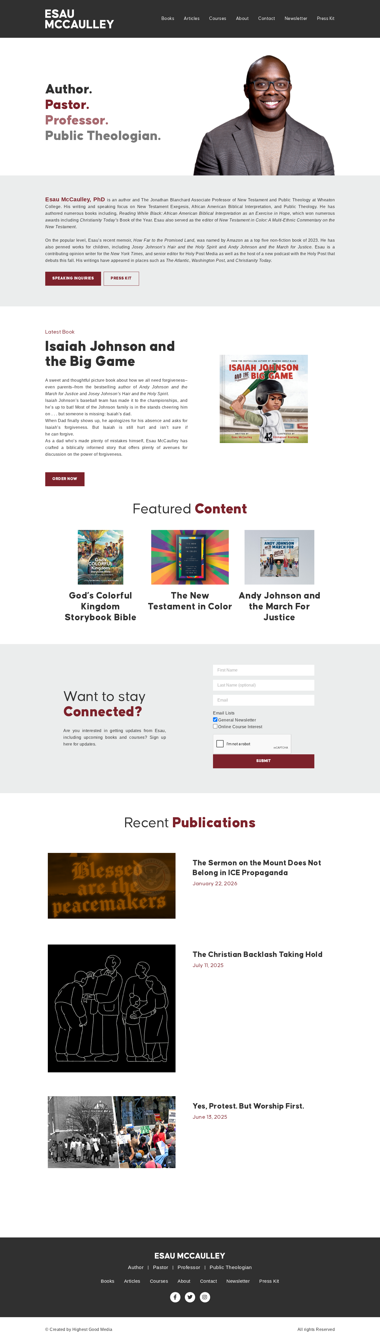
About (242, 19)
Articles (192, 19)
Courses (217, 19)
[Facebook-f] (175, 1297)
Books (168, 19)
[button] (65, 479)
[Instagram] (205, 1297)
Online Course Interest (240, 727)
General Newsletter (237, 720)
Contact (266, 19)
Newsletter (296, 19)
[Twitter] (190, 1297)
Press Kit (326, 19)
